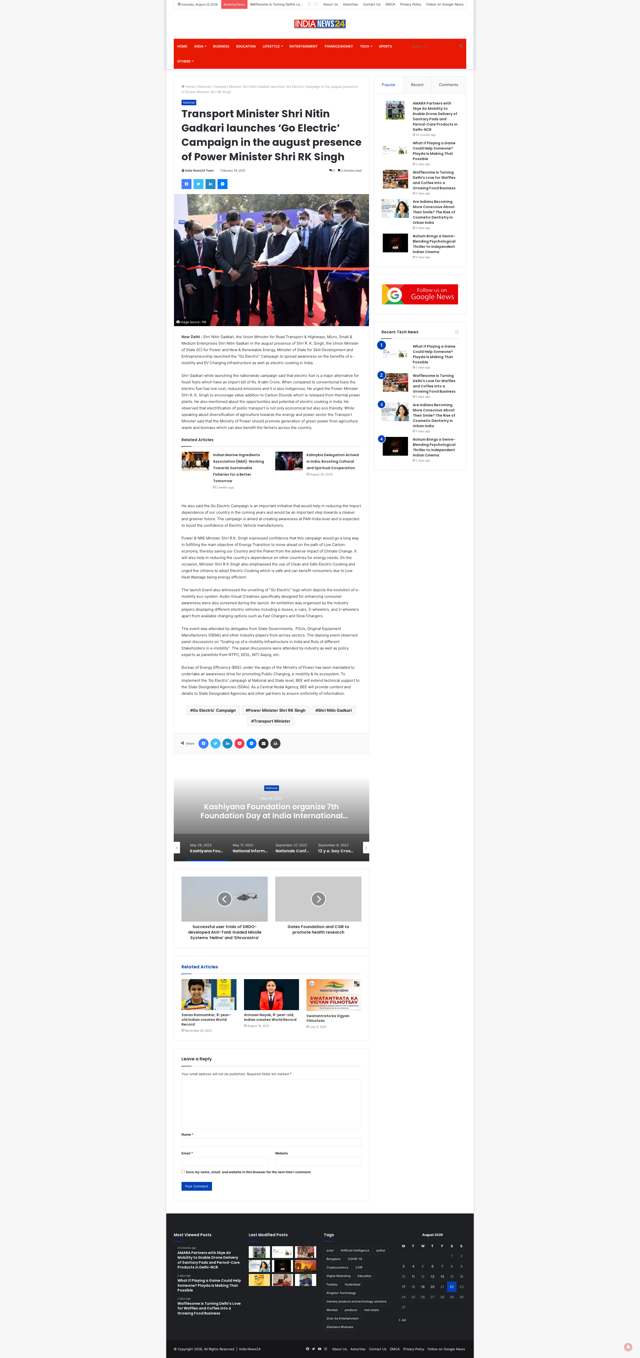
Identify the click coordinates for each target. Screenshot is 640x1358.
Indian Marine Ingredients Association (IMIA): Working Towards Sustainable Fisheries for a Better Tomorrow (238, 467)
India (198, 46)
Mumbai (332, 1310)
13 (432, 1276)
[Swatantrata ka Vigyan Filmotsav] (334, 995)
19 (422, 1287)
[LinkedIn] (211, 184)
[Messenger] (223, 184)
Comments (448, 84)
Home (182, 46)
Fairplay (332, 1284)
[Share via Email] (263, 744)
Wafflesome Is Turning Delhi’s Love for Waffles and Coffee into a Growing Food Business (434, 383)
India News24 (249, 1349)
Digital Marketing (338, 1276)
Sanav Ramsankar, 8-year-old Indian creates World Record (206, 1019)
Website (281, 1153)
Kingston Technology (341, 1293)
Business (221, 46)
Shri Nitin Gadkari (335, 710)
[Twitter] (199, 184)
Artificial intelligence (355, 1250)
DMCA (390, 4)
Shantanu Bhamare (339, 1327)
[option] (271, 811)
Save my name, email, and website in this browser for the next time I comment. (249, 1172)
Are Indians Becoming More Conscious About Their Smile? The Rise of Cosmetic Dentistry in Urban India (434, 212)
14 (442, 1276)
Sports (385, 46)
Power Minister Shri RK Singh (277, 710)
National (204, 87)
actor (330, 1250)
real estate (371, 1310)
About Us (330, 4)
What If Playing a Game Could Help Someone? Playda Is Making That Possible (434, 354)
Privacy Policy (410, 4)
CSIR (359, 1267)
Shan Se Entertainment (342, 1318)
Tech (364, 46)
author (380, 1250)
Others (183, 61)
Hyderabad (352, 1284)
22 (452, 1287)
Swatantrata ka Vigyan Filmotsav (328, 1018)
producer (351, 1310)
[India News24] (320, 24)
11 (413, 1276)
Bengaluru (333, 1259)
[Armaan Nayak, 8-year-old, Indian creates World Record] (271, 994)
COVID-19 (355, 1259)
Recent (417, 84)
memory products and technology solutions (356, 1301)
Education (246, 46)
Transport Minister (272, 721)
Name (188, 1134)
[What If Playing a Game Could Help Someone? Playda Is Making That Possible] (395, 150)
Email (187, 1153)
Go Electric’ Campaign (214, 710)
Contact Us (371, 4)
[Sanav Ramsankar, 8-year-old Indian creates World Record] (209, 994)
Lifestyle (271, 46)
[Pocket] (239, 744)
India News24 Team (199, 170)
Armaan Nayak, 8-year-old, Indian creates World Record (270, 1017)
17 (403, 1287)
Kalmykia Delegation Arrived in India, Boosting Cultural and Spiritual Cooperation (333, 461)
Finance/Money (339, 46)
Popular (389, 84)
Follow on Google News (445, 4)
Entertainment (304, 46)
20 (432, 1287)
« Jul (402, 1320)
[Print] (275, 744)
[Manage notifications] (628, 1347)
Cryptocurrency (337, 1267)
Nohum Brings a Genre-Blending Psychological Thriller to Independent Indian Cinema (434, 447)
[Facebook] (187, 184)
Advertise (350, 4)
